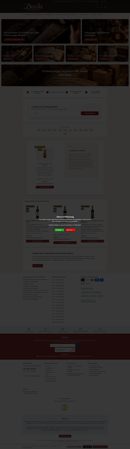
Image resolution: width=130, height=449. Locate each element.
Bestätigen (58, 230)
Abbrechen (70, 230)
